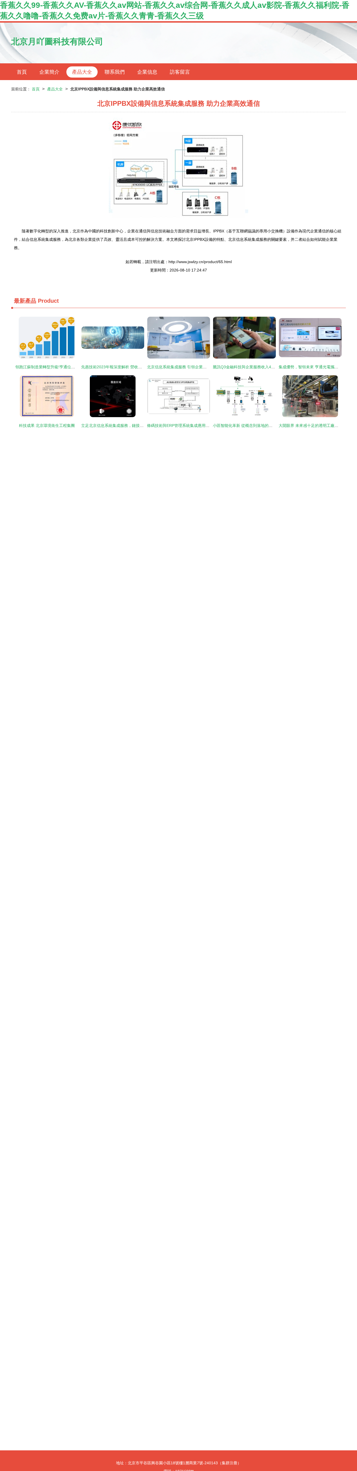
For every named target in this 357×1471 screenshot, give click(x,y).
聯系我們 (115, 72)
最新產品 (25, 301)
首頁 (22, 72)
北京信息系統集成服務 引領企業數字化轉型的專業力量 (194, 367)
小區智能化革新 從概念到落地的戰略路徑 (248, 425)
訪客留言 (180, 72)
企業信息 (147, 72)
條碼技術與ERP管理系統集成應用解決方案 (184, 425)
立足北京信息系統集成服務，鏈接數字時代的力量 (124, 425)
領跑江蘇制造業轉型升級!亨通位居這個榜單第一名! (59, 367)
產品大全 (82, 72)
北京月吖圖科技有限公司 (57, 41)
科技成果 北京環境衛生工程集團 (47, 425)
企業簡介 (49, 72)
